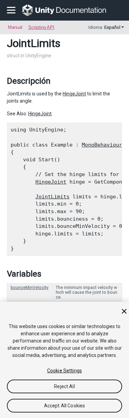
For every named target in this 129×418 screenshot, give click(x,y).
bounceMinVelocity (30, 287)
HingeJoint (74, 93)
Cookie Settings (64, 370)
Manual (15, 27)
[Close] (124, 311)
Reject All (64, 386)
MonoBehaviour (102, 145)
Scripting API (41, 27)
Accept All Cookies (64, 405)
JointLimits (52, 197)
